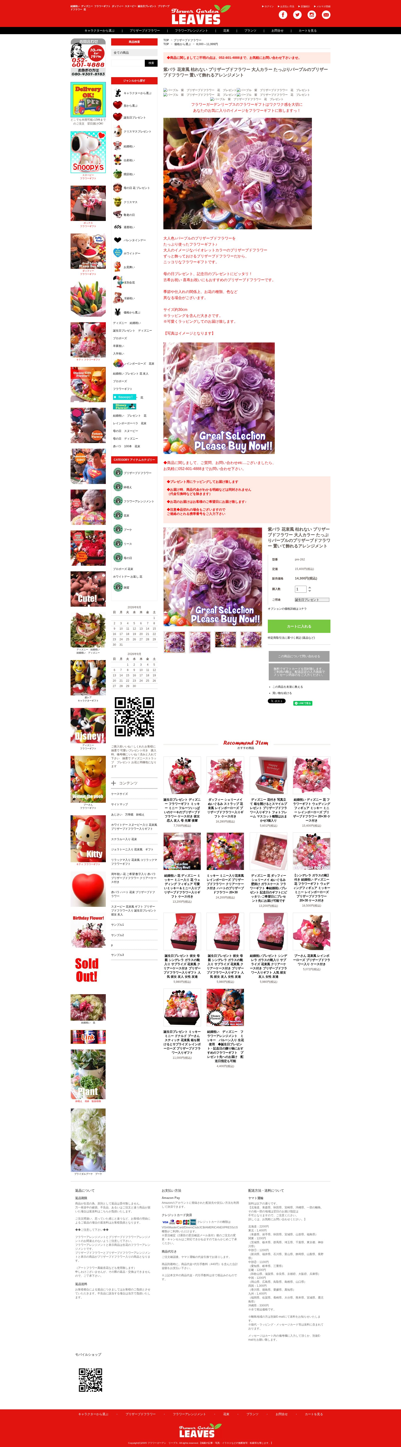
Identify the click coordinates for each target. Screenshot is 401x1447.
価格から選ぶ (182, 44)
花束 (226, 30)
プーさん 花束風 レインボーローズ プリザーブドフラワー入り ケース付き (311, 960)
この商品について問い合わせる (299, 656)
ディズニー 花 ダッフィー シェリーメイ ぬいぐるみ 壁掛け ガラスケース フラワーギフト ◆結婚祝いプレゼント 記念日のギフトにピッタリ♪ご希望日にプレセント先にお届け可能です (268, 888)
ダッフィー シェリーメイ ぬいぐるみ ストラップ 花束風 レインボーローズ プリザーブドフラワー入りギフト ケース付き (225, 808)
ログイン (269, 6)
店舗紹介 (305, 6)
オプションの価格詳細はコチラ (287, 608)
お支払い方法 (287, 6)
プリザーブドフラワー (145, 30)
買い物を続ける (282, 693)
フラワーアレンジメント (191, 30)
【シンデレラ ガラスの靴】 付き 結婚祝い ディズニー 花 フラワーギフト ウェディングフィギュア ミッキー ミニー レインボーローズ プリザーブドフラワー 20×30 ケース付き (311, 888)
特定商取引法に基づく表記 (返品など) (291, 637)
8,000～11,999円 (207, 44)
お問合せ (278, 30)
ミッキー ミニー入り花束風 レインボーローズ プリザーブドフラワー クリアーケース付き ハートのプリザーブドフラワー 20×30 (225, 884)
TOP (166, 40)
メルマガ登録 (323, 6)
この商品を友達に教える (287, 686)
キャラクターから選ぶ (99, 30)
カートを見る (308, 30)
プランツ (250, 30)
